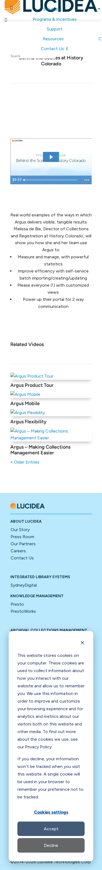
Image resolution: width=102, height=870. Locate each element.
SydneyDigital (24, 585)
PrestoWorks (23, 611)
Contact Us (22, 557)
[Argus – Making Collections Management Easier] (51, 435)
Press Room (22, 536)
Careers (18, 550)
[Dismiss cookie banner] (82, 643)
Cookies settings (51, 812)
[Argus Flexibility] (51, 412)
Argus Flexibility (28, 422)
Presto (17, 604)
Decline (51, 845)
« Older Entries (24, 462)
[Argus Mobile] (51, 394)
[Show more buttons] (87, 180)
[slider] (51, 180)
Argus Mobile (25, 403)
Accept (51, 828)
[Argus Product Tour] (51, 376)
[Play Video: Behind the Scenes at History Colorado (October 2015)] (51, 157)
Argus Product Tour (32, 385)
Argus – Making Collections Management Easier (40, 450)
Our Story (20, 529)
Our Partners (23, 543)
